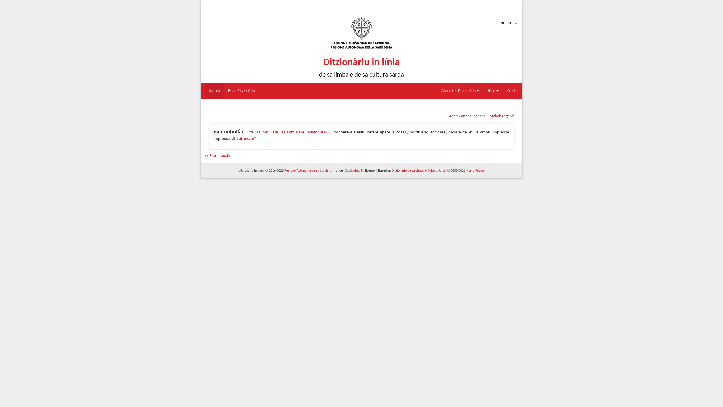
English (505, 23)
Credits (512, 91)
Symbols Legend (501, 116)
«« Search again (217, 156)
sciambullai (317, 132)
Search (214, 91)
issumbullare (267, 132)
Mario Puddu (475, 170)
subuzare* (246, 138)
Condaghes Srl (354, 170)
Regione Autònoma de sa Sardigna (308, 170)
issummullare (292, 132)
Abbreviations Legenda (467, 116)
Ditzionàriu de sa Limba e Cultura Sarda (419, 170)
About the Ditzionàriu (458, 91)
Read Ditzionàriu (241, 91)
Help (492, 91)
